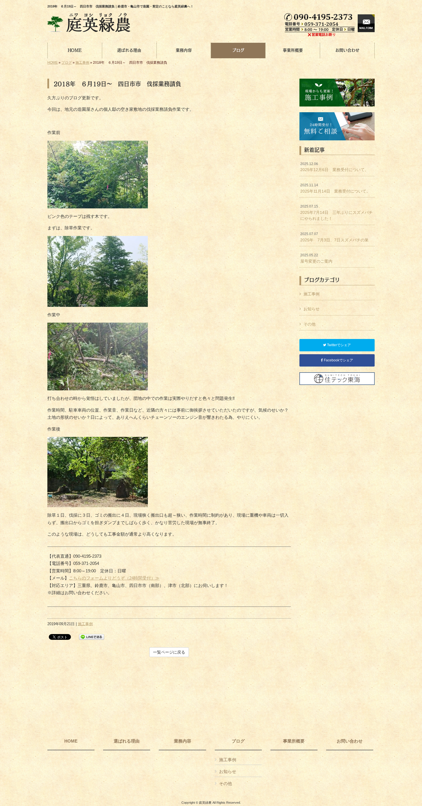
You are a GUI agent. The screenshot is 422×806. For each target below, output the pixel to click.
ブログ (66, 63)
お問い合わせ (350, 741)
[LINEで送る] (91, 636)
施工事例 (82, 63)
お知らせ (311, 309)
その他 (309, 324)
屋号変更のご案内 (316, 258)
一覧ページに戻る (169, 652)
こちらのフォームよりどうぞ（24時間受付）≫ (114, 578)
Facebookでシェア (338, 360)
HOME (52, 63)
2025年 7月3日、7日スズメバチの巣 (334, 237)
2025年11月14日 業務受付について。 (335, 188)
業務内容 (182, 741)
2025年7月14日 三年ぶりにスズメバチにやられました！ (336, 212)
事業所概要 (294, 741)
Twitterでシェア (338, 345)
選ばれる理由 (127, 741)
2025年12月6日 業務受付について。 (334, 167)
